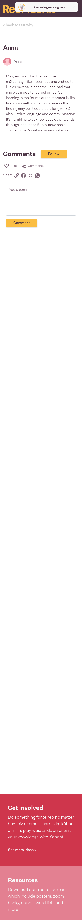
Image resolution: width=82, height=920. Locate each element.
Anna (18, 61)
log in (47, 7)
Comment (21, 222)
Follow (54, 153)
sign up (60, 7)
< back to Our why (18, 25)
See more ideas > (22, 849)
